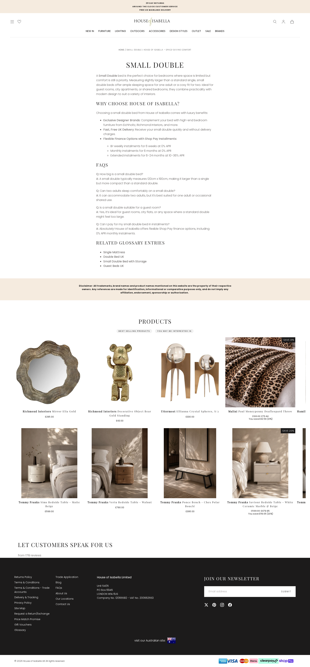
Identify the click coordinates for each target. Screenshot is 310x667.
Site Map (19, 608)
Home (121, 49)
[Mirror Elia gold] (49, 372)
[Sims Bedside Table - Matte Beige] (49, 463)
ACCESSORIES (157, 31)
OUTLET (196, 31)
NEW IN (90, 31)
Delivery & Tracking (26, 597)
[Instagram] (222, 605)
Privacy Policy (23, 603)
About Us (61, 593)
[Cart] (292, 22)
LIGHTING (120, 31)
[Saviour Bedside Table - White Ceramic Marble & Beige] (260, 463)
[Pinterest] (214, 605)
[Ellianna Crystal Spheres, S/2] (190, 372)
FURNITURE (104, 31)
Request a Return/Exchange (32, 613)
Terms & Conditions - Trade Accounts (32, 590)
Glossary (20, 630)
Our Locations (65, 599)
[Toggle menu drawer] (12, 22)
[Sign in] (283, 22)
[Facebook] (230, 605)
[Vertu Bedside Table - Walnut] (120, 463)
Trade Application (67, 577)
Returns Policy (23, 577)
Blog (58, 582)
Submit (286, 591)
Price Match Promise (27, 619)
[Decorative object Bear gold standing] (120, 372)
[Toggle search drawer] (275, 22)
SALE (208, 31)
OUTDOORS (137, 31)
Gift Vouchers (23, 624)
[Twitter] (206, 605)
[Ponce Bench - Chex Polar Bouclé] (190, 463)
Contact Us (63, 604)
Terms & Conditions (26, 582)
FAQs (59, 588)
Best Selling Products (134, 331)
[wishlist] (19, 22)
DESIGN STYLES (178, 31)
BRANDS (219, 31)
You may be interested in (174, 331)
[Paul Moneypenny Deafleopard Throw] (260, 372)
